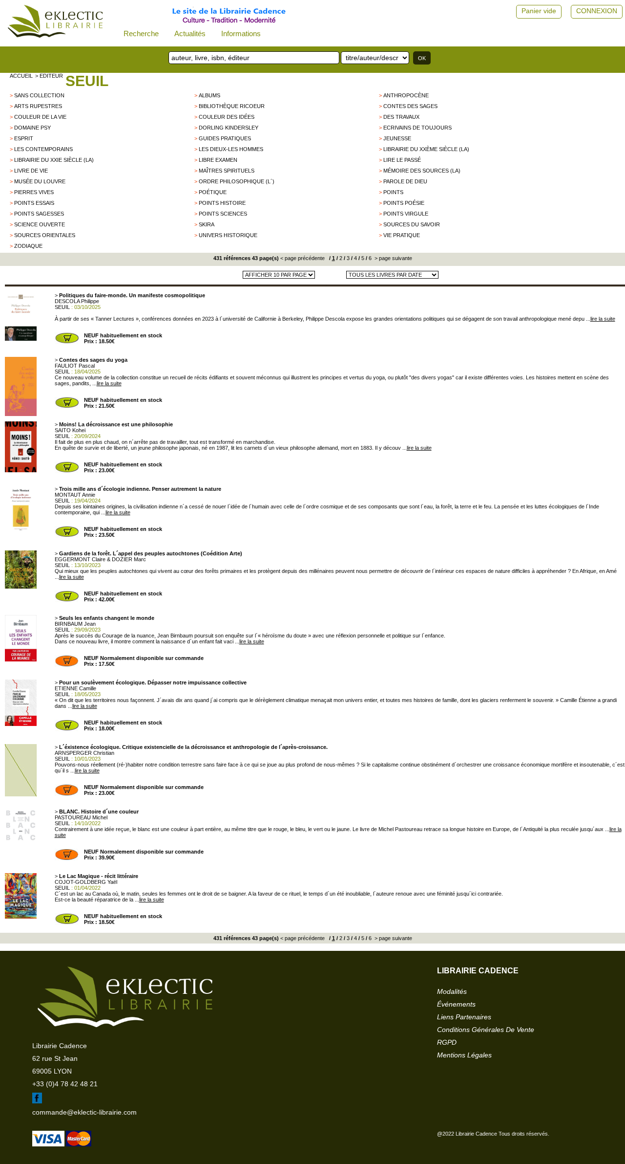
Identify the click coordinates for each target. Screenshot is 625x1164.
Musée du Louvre (39, 181)
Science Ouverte (39, 224)
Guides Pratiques (225, 138)
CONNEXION (596, 11)
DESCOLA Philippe (77, 301)
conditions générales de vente (485, 1029)
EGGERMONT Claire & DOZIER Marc (100, 559)
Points (393, 192)
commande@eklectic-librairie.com (84, 1112)
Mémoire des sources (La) (421, 171)
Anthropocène (406, 95)
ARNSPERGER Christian (84, 753)
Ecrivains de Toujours (417, 128)
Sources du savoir (411, 224)
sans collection (39, 95)
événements (456, 1004)
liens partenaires (464, 1017)
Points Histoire (222, 203)
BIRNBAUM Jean (75, 624)
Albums (209, 95)
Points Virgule (405, 214)
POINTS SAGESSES (39, 214)
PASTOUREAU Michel (81, 817)
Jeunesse (397, 138)
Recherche (141, 33)
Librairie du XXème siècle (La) (426, 149)
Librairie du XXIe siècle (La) (54, 160)
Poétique (213, 192)
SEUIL (86, 81)
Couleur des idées (226, 117)
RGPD (447, 1042)
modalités (452, 991)
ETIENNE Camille (75, 688)
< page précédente (302, 258)
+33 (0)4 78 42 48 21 (65, 1084)
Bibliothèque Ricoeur (232, 106)
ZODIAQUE (28, 246)
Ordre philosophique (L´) (236, 181)
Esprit (23, 138)
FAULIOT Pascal (75, 366)
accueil (21, 76)
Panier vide (538, 11)
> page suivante (392, 258)
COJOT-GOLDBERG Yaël (86, 882)
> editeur (49, 76)
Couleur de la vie (40, 117)
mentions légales (464, 1055)
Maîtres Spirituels (226, 171)
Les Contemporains (43, 149)
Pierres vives (34, 192)
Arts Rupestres (38, 106)
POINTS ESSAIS (34, 203)
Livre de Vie (31, 171)
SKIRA (206, 224)
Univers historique (228, 235)
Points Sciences (223, 214)
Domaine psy (32, 128)
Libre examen (218, 160)
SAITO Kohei (70, 430)
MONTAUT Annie (75, 495)
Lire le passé (402, 160)
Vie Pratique (401, 235)
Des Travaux (401, 117)
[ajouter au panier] (67, 342)
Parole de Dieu (405, 181)
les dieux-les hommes (231, 149)
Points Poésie (403, 203)
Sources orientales (44, 235)
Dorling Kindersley (228, 128)
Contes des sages (410, 106)
